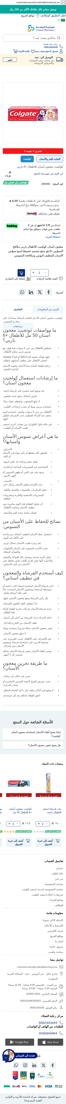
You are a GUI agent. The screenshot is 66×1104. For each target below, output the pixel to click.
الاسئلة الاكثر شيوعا (53, 920)
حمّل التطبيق (58, 15)
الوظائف (45, 15)
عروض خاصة (56, 946)
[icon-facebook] (52, 1065)
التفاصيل (18, 309)
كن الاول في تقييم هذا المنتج (48, 173)
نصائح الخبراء (56, 899)
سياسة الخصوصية (54, 884)
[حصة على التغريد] (40, 292)
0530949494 (48, 1033)
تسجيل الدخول (51, 51)
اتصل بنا (59, 941)
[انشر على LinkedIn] (31, 292)
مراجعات (18, 326)
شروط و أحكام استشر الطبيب (47, 894)
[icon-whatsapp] (16, 1065)
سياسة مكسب (55, 951)
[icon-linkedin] (34, 1065)
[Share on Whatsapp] (22, 292)
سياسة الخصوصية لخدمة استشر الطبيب (42, 889)
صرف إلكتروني (55, 930)
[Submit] (58, 37)
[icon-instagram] (25, 1065)
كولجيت (27, 158)
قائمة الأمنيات (23, 51)
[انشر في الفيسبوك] (48, 292)
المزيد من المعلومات (48, 309)
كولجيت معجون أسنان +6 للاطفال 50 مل (20, 810)
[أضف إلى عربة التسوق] (21, 273)
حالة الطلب (57, 873)
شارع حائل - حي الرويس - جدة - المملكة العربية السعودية (32, 976)
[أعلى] (6, 1058)
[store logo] (41, 28)
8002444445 (48, 1023)
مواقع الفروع (27, 15)
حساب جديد (40, 51)
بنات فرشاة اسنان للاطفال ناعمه (52, 810)
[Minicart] (15, 51)
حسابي (59, 868)
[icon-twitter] (43, 1065)
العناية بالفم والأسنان (49, 159)
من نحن (59, 878)
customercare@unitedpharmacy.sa (37, 2)
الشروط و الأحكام (54, 925)
